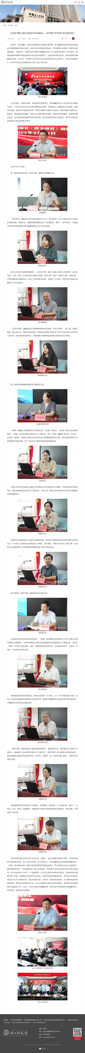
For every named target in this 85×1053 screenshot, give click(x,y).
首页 (4, 25)
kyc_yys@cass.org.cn (48, 1037)
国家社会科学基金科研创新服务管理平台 (54, 1020)
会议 (16, 25)
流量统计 (44, 1048)
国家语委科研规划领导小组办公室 (33, 1020)
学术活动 (10, 25)
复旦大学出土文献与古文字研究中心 (21, 1022)
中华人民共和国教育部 (16, 1020)
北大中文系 (7, 1022)
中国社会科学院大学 (72, 1020)
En (75, 2)
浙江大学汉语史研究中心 (39, 1022)
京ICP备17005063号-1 (57, 1044)
